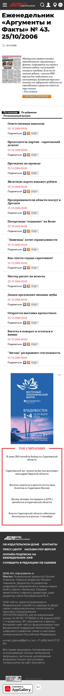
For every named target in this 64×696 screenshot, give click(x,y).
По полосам (11, 112)
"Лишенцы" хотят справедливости (32, 240)
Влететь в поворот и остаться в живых (30, 332)
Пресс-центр (12, 549)
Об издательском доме (21, 544)
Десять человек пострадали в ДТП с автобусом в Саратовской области (32, 501)
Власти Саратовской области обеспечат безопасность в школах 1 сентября (32, 515)
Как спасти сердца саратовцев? (30, 258)
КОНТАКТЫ (49, 544)
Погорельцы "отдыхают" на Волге (32, 221)
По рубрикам (29, 112)
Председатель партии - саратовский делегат (34, 143)
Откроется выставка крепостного (32, 313)
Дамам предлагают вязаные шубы (32, 295)
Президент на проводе (24, 163)
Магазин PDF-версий (40, 549)
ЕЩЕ (34, 133)
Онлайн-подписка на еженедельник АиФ (19, 556)
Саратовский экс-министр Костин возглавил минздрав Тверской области (32, 472)
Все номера (30, 91)
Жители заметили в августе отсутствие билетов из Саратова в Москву (32, 486)
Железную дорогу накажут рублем (32, 182)
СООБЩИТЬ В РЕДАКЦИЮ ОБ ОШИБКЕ (29, 562)
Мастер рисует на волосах (26, 276)
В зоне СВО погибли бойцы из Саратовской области (32, 458)
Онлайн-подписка (36, 96)
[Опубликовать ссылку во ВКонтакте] (24, 133)
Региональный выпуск (17, 115)
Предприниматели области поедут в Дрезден (34, 201)
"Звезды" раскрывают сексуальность (34, 353)
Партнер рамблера (33, 679)
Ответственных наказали (26, 123)
